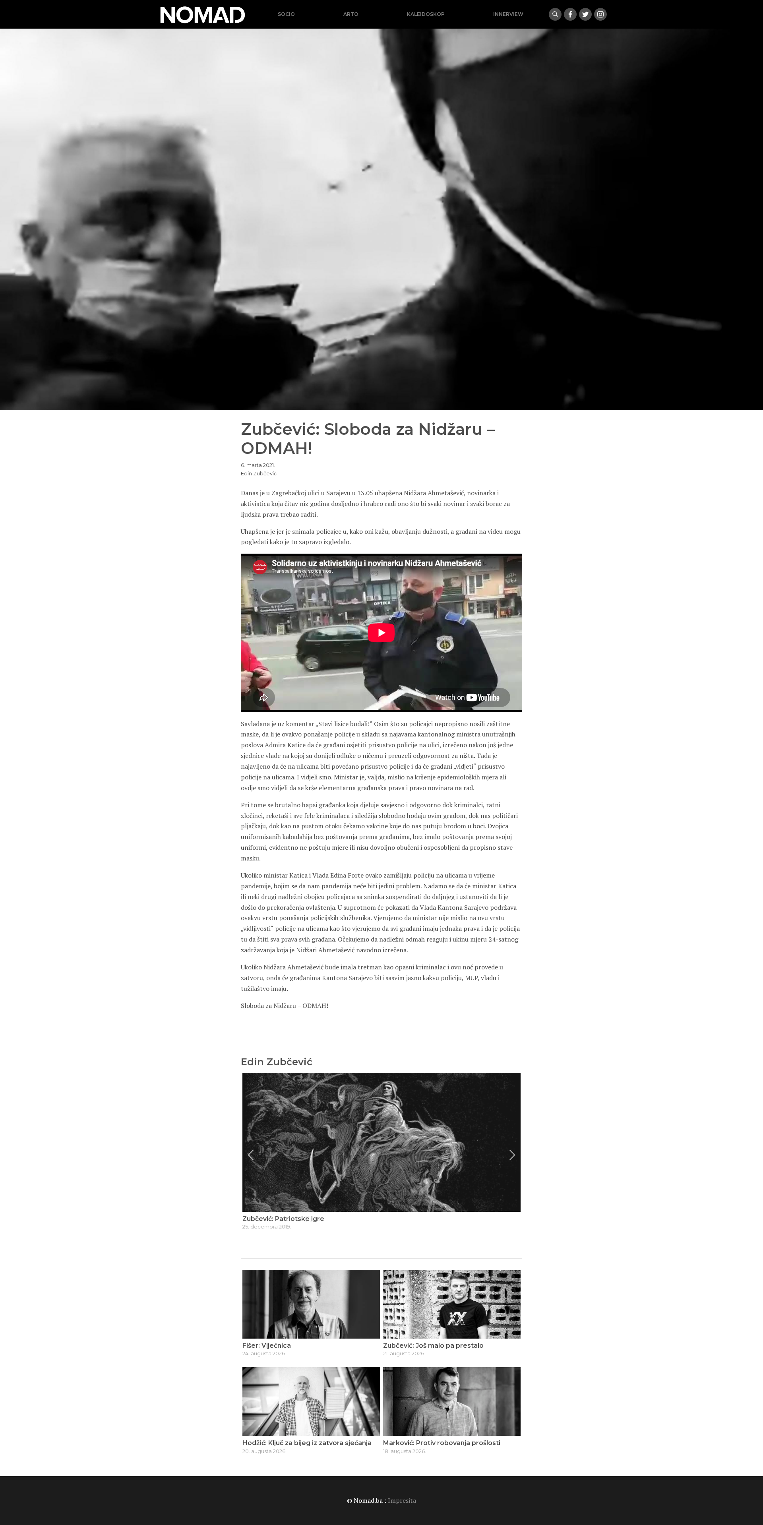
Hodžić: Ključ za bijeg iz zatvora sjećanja (307, 1443)
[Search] (555, 14)
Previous (251, 1155)
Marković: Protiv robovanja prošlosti (441, 1443)
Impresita (402, 1500)
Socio (286, 14)
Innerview (508, 14)
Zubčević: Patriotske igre (283, 1219)
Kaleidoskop (426, 14)
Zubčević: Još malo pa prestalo (433, 1345)
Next (512, 1155)
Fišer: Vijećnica (266, 1345)
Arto (350, 14)
